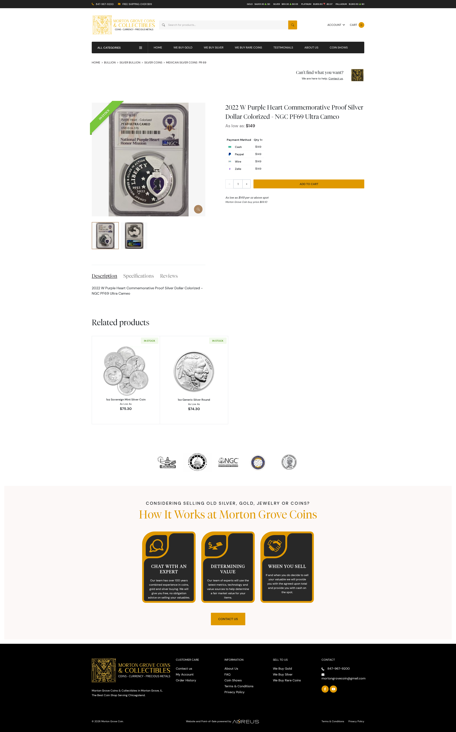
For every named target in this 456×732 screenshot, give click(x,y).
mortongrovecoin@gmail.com (344, 678)
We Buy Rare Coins (248, 47)
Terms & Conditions (238, 686)
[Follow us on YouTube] (333, 689)
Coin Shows (339, 47)
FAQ (227, 674)
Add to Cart (309, 184)
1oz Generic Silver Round (194, 399)
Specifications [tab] (138, 276)
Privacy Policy (234, 692)
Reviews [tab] (169, 276)
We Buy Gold (182, 47)
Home (158, 47)
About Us (311, 47)
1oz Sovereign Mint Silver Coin (126, 399)
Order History (186, 680)
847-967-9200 (105, 4)
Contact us (335, 78)
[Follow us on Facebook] (325, 689)
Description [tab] (104, 276)
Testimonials (283, 47)
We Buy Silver (213, 47)
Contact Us (228, 619)
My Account (185, 674)
